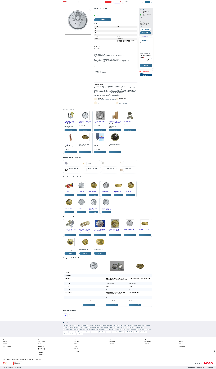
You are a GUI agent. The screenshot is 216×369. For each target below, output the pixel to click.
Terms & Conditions (17, 367)
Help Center (5, 341)
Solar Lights (109, 331)
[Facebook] (205, 363)
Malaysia (17, 359)
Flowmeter (66, 327)
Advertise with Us (76, 341)
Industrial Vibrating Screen (139, 325)
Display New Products (112, 341)
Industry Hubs (181, 343)
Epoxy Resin (76, 329)
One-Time (143, 55)
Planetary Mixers (141, 329)
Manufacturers (181, 341)
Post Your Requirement (147, 341)
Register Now (145, 75)
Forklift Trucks (72, 325)
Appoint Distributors (77, 351)
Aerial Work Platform (139, 327)
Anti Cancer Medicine (86, 331)
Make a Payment (40, 354)
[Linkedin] (207, 363)
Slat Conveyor (126, 329)
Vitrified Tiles (121, 331)
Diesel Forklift (131, 327)
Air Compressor (94, 331)
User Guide (5, 343)
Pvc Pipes (136, 331)
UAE (25, 359)
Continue (146, 65)
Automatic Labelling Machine (122, 327)
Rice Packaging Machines (94, 327)
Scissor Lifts (130, 325)
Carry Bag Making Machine (107, 325)
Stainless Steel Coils (129, 331)
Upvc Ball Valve (73, 333)
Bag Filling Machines (110, 329)
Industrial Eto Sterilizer (84, 327)
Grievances (5, 367)
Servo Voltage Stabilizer (81, 325)
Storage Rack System (68, 329)
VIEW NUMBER (145, 29)
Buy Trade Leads (111, 343)
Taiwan (10, 359)
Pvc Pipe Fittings (143, 331)
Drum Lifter (116, 325)
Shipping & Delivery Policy (7, 346)
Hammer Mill (112, 327)
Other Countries (38, 359)
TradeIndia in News (41, 346)
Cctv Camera (72, 331)
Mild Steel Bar (82, 329)
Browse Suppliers (146, 343)
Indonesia (21, 359)
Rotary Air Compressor (74, 327)
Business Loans (76, 348)
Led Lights (66, 331)
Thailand (13, 359)
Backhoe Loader (98, 325)
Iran (34, 359)
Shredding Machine (104, 327)
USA (32, 359)
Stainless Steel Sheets (91, 329)
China (7, 359)
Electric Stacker (123, 325)
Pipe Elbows (80, 333)
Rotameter (148, 325)
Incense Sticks (102, 331)
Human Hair (66, 325)
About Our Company (41, 341)
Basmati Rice (90, 325)
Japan (4, 359)
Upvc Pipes (66, 333)
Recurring (149, 55)
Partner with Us (40, 352)
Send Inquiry (102, 19)
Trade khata (75, 346)
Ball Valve (78, 331)
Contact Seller (145, 32)
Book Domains (76, 343)
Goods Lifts (115, 331)
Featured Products (182, 346)
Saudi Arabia (29, 359)
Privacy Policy (10, 367)
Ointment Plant (133, 329)
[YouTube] (212, 363)
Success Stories (40, 343)
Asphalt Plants (118, 329)
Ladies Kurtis (148, 329)
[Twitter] (209, 363)
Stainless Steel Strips (101, 329)
